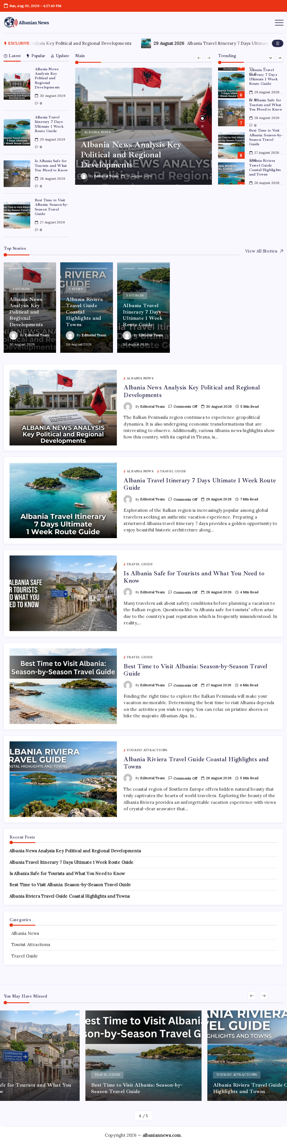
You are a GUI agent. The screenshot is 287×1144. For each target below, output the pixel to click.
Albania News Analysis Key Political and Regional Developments (47, 78)
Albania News (25, 933)
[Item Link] (17, 86)
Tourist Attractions (30, 944)
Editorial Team (106, 176)
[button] (278, 43)
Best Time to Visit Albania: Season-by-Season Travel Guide (52, 207)
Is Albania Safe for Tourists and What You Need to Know (51, 165)
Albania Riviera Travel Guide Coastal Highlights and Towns (265, 137)
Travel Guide (24, 956)
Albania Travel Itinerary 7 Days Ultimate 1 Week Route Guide (49, 124)
